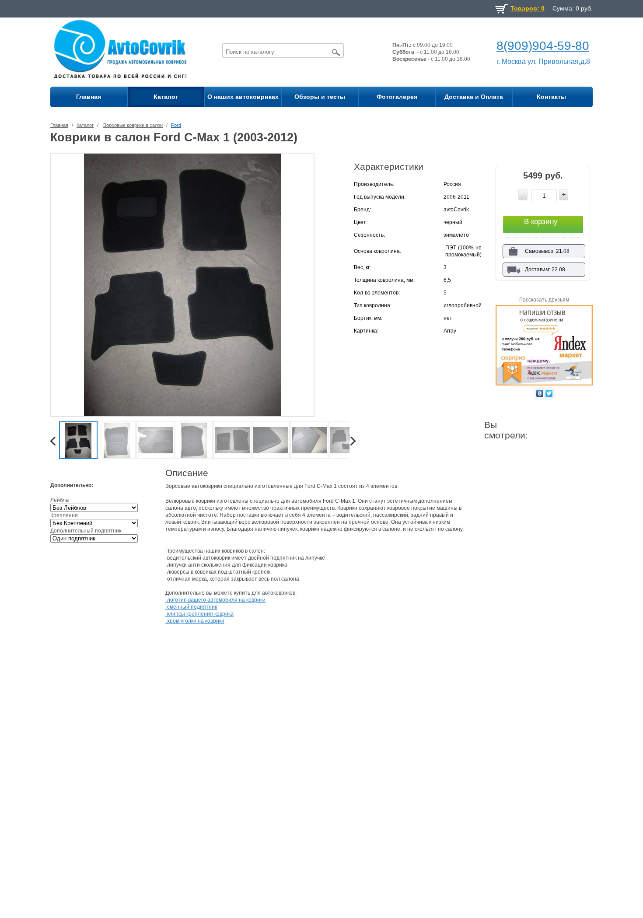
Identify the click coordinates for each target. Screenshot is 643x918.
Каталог (166, 96)
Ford (176, 125)
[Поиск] (336, 52)
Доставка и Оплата (473, 96)
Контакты (551, 96)
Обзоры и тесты (319, 96)
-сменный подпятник (191, 607)
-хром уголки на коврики (194, 621)
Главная (88, 96)
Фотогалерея (397, 96)
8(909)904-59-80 (542, 46)
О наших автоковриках (243, 96)
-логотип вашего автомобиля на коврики (215, 600)
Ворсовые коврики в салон (133, 125)
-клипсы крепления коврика (199, 614)
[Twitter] (549, 393)
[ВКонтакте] (540, 393)
